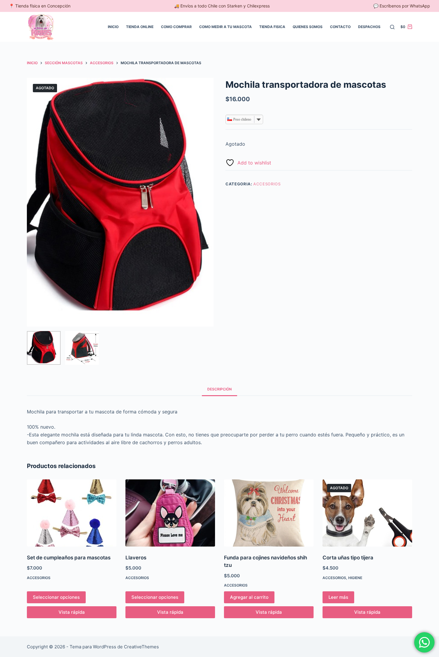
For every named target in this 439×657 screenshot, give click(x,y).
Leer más (338, 597)
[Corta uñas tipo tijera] (367, 513)
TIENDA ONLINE (140, 26)
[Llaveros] (170, 513)
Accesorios (267, 183)
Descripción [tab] (219, 389)
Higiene (355, 578)
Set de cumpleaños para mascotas (68, 558)
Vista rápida (72, 612)
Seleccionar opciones (56, 597)
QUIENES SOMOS (308, 26)
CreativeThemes (141, 647)
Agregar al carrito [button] (249, 597)
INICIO (113, 26)
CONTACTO (340, 26)
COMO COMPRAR (176, 26)
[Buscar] (392, 27)
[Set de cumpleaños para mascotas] (71, 513)
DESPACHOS (369, 26)
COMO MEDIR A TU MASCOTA (225, 26)
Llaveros (135, 558)
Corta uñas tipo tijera (348, 558)
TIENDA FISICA (272, 26)
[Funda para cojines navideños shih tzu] (269, 513)
